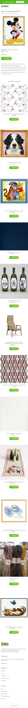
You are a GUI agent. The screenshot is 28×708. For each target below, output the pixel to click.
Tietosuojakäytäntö (5, 696)
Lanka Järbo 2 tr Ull (14, 578)
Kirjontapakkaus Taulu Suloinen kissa (14, 627)
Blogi (2, 689)
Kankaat (9, 49)
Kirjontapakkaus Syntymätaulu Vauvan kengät (14, 530)
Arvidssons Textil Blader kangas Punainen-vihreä (14, 385)
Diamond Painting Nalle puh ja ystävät (14, 211)
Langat (2, 673)
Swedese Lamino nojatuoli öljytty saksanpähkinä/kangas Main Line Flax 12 (14, 343)
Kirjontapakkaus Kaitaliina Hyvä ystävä (14, 482)
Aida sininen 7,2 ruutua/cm (14, 252)
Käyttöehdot (4, 693)
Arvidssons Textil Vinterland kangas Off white (14, 114)
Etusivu (2, 13)
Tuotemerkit (3, 680)
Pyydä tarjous (20, 1)
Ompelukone (4, 675)
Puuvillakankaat (14, 49)
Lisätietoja (6, 58)
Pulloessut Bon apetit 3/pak (14, 300)
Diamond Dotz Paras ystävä (14, 162)
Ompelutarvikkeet (5, 678)
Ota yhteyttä (4, 691)
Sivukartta (3, 698)
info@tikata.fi (4, 663)
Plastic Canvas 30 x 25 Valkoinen (14, 433)
